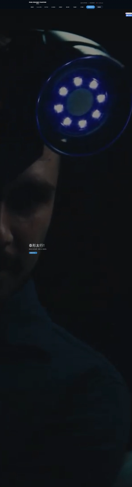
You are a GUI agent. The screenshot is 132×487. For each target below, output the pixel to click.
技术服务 (61, 7)
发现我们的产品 (90, 7)
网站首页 (32, 7)
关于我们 (82, 7)
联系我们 (99, 7)
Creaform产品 (39, 7)
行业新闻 (75, 7)
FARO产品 (46, 7)
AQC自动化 (53, 7)
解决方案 (68, 7)
